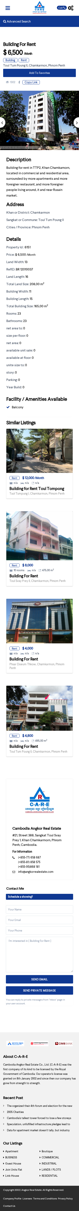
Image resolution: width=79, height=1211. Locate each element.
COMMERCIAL (50, 1157)
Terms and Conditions (45, 1198)
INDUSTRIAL (49, 1163)
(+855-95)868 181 (29, 866)
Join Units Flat (13, 1169)
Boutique (47, 1151)
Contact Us (9, 1205)
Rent (24, 60)
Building (10, 60)
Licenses (27, 1198)
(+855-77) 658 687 (29, 857)
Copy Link (31, 82)
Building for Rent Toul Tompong (36, 488)
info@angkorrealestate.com (36, 871)
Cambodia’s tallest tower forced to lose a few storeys (39, 1118)
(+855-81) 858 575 (29, 862)
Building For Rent (23, 575)
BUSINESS (11, 1157)
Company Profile (12, 1198)
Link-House (12, 1175)
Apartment (11, 1151)
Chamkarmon (38, 65)
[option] (15, 1045)
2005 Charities (15, 1112)
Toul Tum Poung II (15, 65)
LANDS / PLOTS (51, 1169)
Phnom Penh (56, 65)
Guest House (13, 1163)
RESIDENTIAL (50, 1175)
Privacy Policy (65, 1198)
